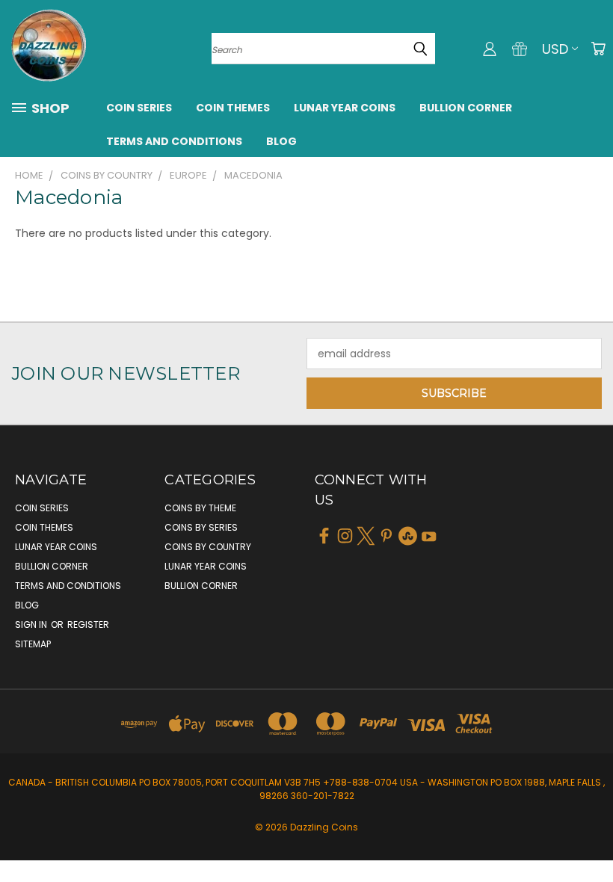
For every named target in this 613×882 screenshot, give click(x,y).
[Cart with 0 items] (598, 48)
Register (88, 624)
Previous (590, 835)
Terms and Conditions (174, 141)
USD (555, 49)
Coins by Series (201, 527)
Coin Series (139, 107)
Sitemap (33, 644)
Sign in (32, 624)
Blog (281, 141)
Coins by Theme (200, 508)
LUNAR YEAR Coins (344, 107)
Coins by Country (207, 546)
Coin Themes (233, 107)
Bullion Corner (465, 107)
